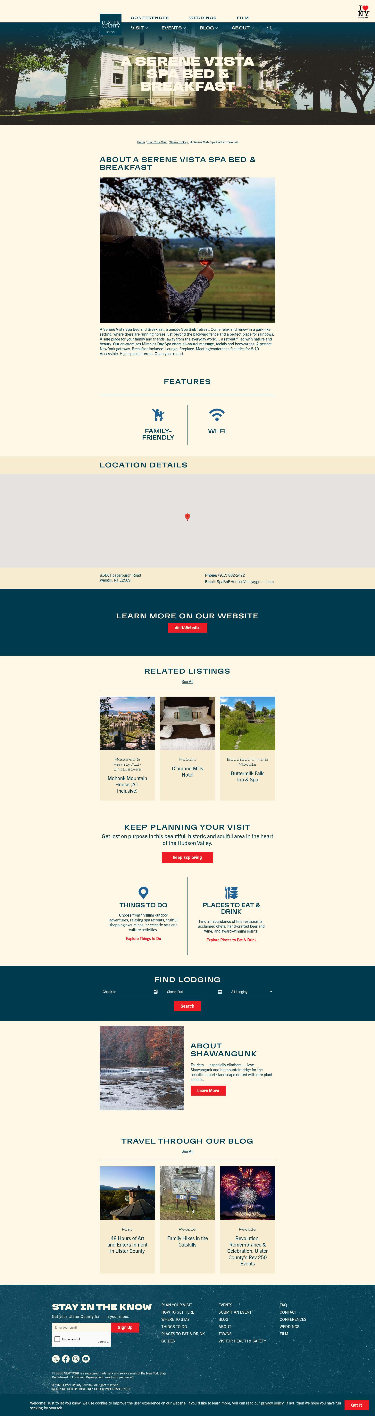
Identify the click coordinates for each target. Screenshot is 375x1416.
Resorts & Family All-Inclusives (127, 764)
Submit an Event (235, 1312)
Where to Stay (178, 142)
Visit (137, 28)
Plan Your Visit (157, 142)
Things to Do (174, 1326)
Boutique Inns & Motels (247, 762)
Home (141, 142)
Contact (288, 1312)
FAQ (283, 1304)
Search (187, 1006)
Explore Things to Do (143, 938)
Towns (225, 1333)
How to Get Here (177, 1312)
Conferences (150, 18)
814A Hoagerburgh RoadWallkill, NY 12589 (120, 577)
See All (187, 681)
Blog (207, 28)
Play (127, 1229)
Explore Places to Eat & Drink (231, 939)
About (241, 28)
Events (172, 28)
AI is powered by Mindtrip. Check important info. (91, 1389)
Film (243, 18)
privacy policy (272, 1402)
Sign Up (125, 1327)
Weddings (203, 18)
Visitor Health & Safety (242, 1340)
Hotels (187, 759)
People (187, 1229)
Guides (168, 1340)
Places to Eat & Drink (183, 1333)
